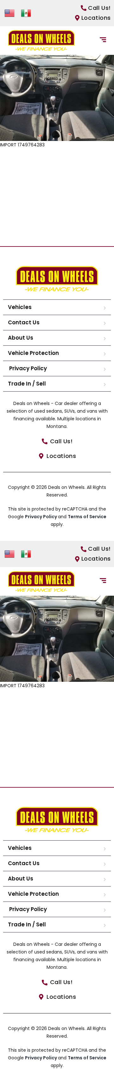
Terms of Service (87, 516)
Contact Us (24, 322)
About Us (20, 338)
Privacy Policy (27, 368)
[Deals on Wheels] (41, 40)
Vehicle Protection (33, 353)
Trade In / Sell (27, 383)
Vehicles (20, 307)
